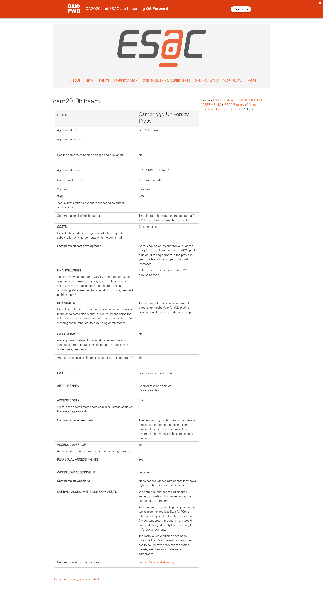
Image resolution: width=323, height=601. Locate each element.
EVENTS (104, 80)
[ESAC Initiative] (161, 67)
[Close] (320, 3)
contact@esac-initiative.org (156, 562)
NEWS (89, 80)
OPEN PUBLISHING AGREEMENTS (166, 80)
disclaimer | (61, 579)
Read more (241, 9)
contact (94, 579)
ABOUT (75, 80)
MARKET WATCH (126, 80)
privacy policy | (78, 579)
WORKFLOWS (233, 80)
